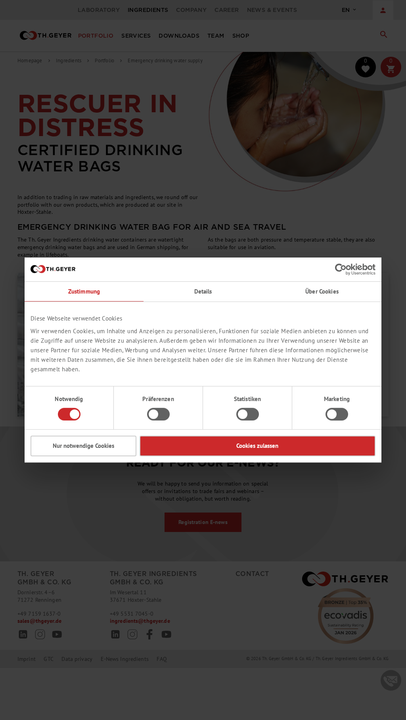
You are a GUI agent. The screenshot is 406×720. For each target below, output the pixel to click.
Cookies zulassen (257, 445)
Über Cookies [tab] (322, 291)
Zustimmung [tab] (84, 291)
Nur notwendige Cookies (83, 445)
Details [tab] (203, 291)
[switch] (158, 414)
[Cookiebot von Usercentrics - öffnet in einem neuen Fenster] (340, 269)
